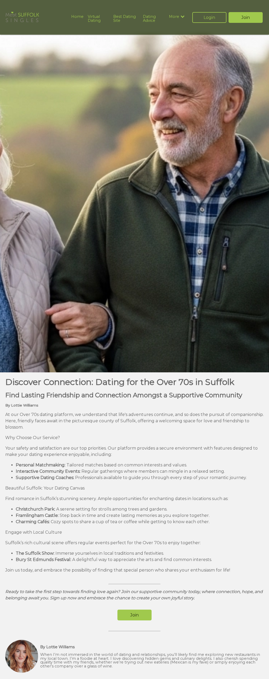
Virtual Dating (94, 18)
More (174, 16)
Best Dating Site (124, 18)
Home (77, 16)
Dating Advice (149, 18)
